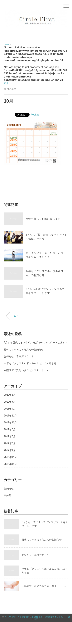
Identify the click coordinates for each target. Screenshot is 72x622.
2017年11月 (10, 415)
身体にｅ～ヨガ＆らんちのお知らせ (24, 349)
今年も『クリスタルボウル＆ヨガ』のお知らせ (30, 363)
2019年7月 (10, 401)
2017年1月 (10, 450)
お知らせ (9, 488)
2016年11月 (10, 457)
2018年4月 (10, 408)
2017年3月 (10, 443)
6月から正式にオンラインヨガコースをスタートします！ (36, 342)
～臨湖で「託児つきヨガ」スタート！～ (26, 370)
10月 (6, 83)
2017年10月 (10, 422)
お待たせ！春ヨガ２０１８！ (20, 356)
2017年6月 (10, 436)
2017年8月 (10, 429)
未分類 (7, 495)
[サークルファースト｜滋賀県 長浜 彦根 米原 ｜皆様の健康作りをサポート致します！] (36, 12)
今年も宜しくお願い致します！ (44, 218)
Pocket (35, 114)
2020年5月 (10, 394)
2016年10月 (10, 464)
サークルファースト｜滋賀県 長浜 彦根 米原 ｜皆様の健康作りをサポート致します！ (37, 618)
